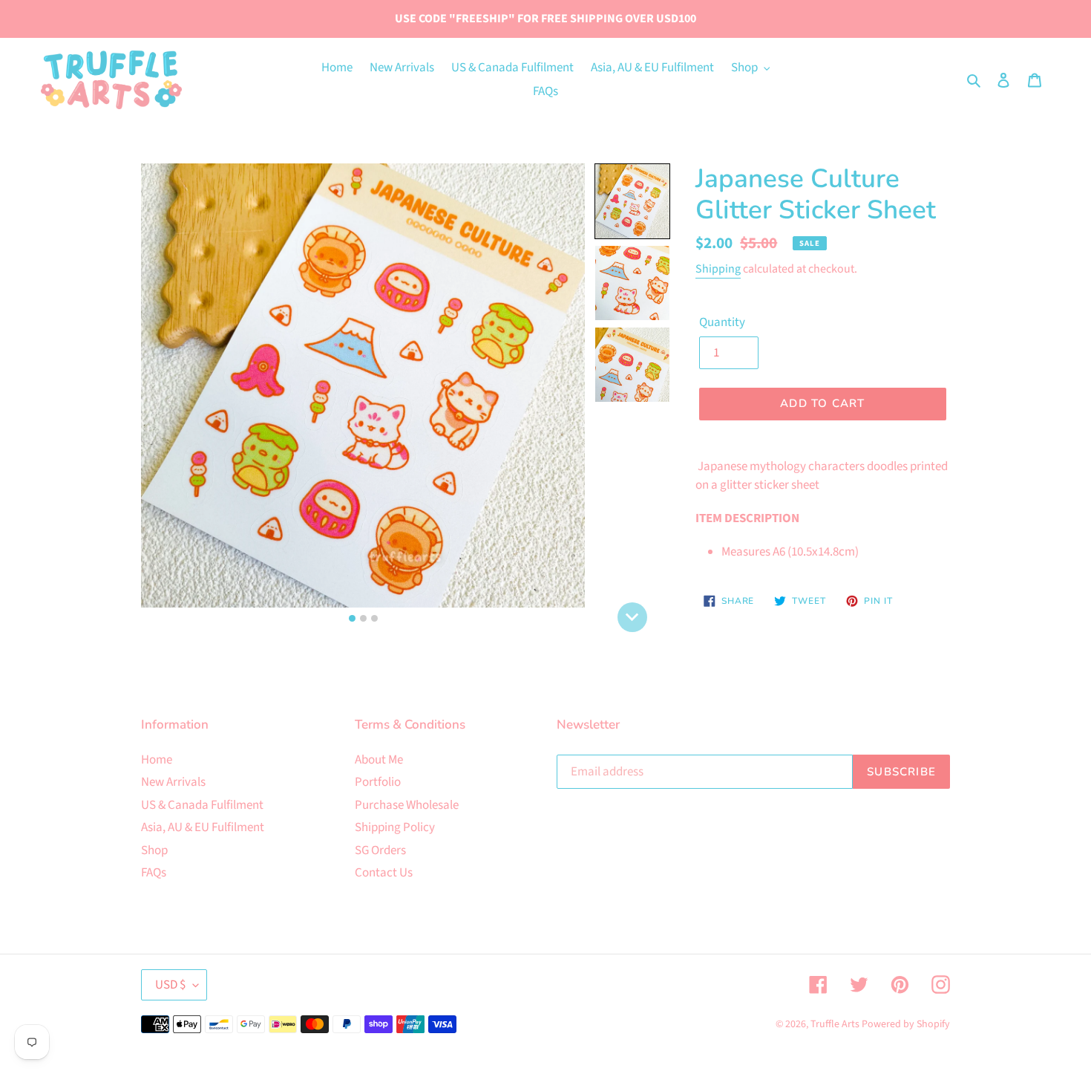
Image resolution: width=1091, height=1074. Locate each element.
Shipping (718, 269)
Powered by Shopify (906, 1024)
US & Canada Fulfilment (202, 805)
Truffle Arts (834, 1024)
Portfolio (378, 782)
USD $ (170, 985)
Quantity (722, 322)
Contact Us (384, 873)
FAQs (153, 873)
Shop (154, 850)
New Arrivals (173, 782)
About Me (379, 760)
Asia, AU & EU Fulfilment (202, 827)
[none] (632, 617)
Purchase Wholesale (407, 805)
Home (156, 760)
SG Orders (380, 850)
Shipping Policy (395, 827)
